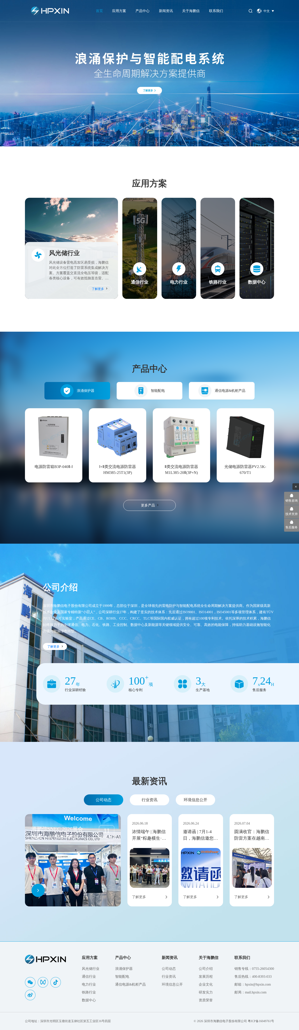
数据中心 (89, 1000)
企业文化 (206, 984)
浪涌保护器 (85, 390)
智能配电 (158, 390)
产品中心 (142, 11)
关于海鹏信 (191, 11)
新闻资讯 (166, 11)
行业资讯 (149, 800)
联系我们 (216, 11)
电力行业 (89, 984)
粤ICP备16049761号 (261, 1021)
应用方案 (119, 11)
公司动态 (103, 800)
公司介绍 (206, 968)
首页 (99, 11)
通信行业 (89, 976)
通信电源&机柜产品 (230, 390)
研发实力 (206, 992)
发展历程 (206, 976)
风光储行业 (90, 968)
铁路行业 (89, 992)
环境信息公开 (195, 800)
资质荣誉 (206, 1000)
